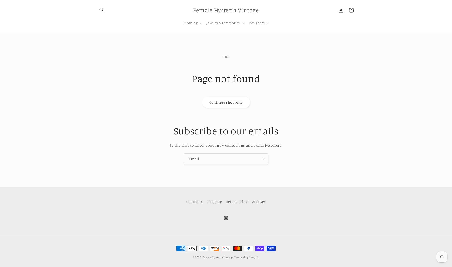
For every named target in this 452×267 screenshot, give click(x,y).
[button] (102, 10)
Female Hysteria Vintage (218, 257)
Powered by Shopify (246, 257)
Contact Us (194, 202)
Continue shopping (226, 102)
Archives (259, 202)
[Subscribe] (263, 158)
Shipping (215, 202)
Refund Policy (237, 202)
